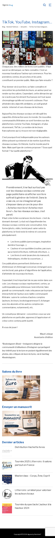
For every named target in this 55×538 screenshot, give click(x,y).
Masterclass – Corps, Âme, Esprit (32, 475)
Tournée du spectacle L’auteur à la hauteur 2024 (33, 506)
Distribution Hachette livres (30, 447)
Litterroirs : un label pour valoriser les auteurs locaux (33, 492)
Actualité (24, 27)
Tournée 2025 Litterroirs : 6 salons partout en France (33, 463)
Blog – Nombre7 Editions (10, 27)
